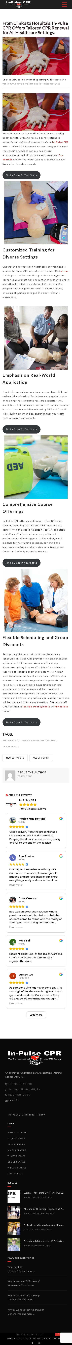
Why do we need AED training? (24, 1295)
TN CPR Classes (16, 1156)
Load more (36, 1014)
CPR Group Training (43, 740)
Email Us (14, 1100)
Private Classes (17, 1167)
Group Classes (16, 1162)
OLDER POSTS (41, 758)
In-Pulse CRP (60, 142)
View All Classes (18, 1132)
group (64, 271)
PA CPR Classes (16, 1144)
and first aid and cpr (16, 740)
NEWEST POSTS (15, 758)
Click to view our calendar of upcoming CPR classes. (32, 79)
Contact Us (15, 1173)
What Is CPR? (15, 1267)
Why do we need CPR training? (24, 1281)
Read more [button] (15, 885)
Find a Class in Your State (21, 175)
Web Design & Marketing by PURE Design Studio (36, 1338)
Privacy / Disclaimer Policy (26, 1114)
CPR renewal (11, 746)
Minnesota (61, 706)
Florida (27, 706)
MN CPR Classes (17, 1150)
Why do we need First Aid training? (26, 1309)
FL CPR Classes (16, 1138)
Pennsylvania (41, 706)
